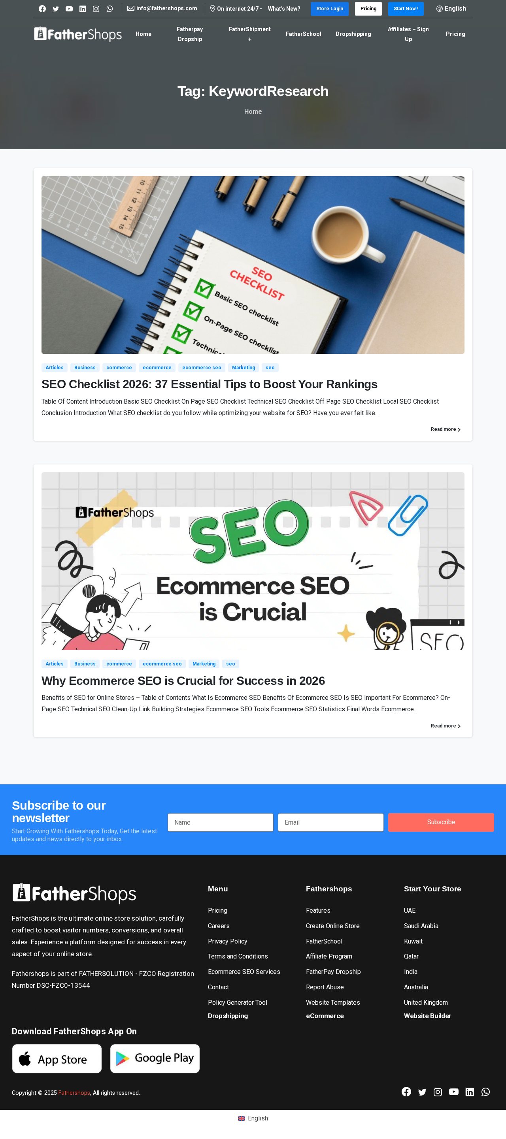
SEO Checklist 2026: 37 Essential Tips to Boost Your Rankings (210, 384)
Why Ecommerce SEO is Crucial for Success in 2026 (183, 680)
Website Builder (427, 1016)
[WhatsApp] (109, 8)
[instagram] (96, 8)
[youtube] (69, 8)
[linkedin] (82, 8)
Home (253, 111)
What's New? (284, 9)
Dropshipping (228, 1016)
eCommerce (325, 1016)
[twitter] (55, 8)
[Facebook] (42, 8)
